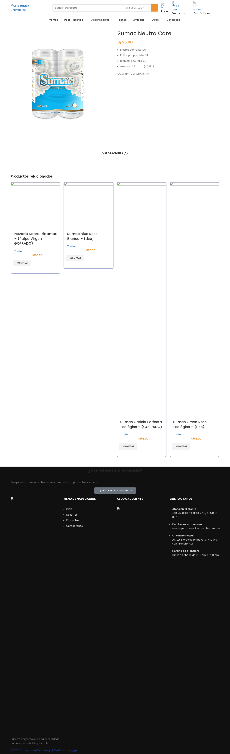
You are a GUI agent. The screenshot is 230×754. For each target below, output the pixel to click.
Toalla (18, 251)
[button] (22, 263)
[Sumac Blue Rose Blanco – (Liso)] (88, 207)
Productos (178, 13)
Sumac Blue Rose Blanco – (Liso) (82, 236)
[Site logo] (28, 7)
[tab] (115, 152)
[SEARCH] (154, 8)
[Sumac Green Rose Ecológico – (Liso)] (194, 301)
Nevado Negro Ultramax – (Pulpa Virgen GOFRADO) (35, 238)
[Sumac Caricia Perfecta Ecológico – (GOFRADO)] (141, 301)
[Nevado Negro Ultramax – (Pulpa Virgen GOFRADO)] (35, 207)
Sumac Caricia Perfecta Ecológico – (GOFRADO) (141, 424)
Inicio (164, 11)
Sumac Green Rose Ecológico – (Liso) (190, 424)
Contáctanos (201, 13)
